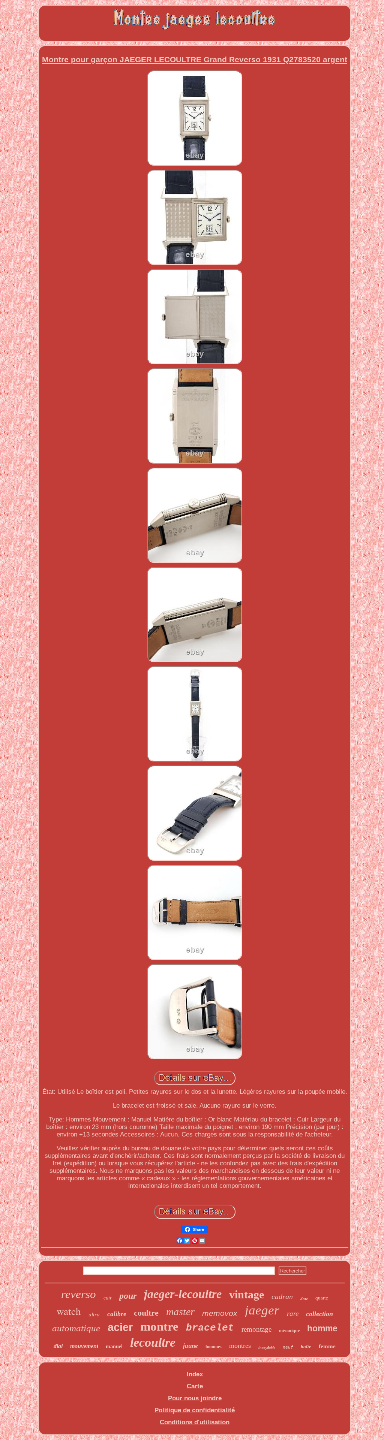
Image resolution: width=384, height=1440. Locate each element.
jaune (190, 1345)
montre (159, 1326)
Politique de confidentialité (194, 1410)
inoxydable (266, 1348)
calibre (116, 1313)
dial (58, 1346)
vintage (246, 1294)
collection (319, 1313)
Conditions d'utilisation (195, 1422)
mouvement (84, 1346)
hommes (214, 1346)
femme (327, 1346)
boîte (306, 1346)
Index (195, 1374)
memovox (219, 1313)
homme (322, 1328)
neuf (288, 1347)
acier (120, 1327)
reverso (78, 1294)
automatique (76, 1328)
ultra (94, 1314)
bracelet (210, 1328)
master (180, 1311)
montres (240, 1345)
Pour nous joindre (195, 1398)
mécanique (289, 1330)
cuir (108, 1298)
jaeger (262, 1310)
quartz (321, 1298)
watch (69, 1311)
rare (292, 1313)
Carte (195, 1386)
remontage (257, 1329)
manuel (114, 1346)
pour (127, 1296)
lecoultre (153, 1342)
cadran (282, 1296)
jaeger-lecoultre (183, 1294)
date (304, 1298)
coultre (146, 1312)
